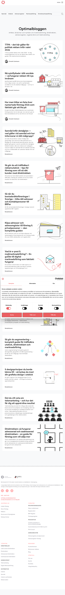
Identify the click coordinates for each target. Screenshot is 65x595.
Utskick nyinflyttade (6, 577)
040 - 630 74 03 (5, 495)
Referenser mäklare (33, 549)
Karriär (30, 561)
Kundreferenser (32, 546)
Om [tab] (54, 283)
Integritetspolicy (32, 566)
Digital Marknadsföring (7, 565)
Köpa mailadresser (33, 508)
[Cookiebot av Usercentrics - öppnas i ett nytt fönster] (56, 279)
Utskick (10, 14)
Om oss (30, 558)
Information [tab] (32, 283)
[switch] (24, 308)
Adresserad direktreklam (7, 554)
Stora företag (4, 509)
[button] (60, 2)
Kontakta (30, 563)
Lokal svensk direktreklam (8, 548)
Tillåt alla (53, 315)
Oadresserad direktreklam (8, 556)
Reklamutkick (4, 579)
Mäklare (3, 511)
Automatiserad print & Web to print (37, 527)
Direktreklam (4, 551)
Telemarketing (5, 563)
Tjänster (31, 503)
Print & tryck (31, 529)
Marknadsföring (31, 14)
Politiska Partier (5, 517)
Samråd (4, 14)
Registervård (31, 511)
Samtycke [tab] (11, 283)
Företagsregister (32, 516)
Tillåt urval (32, 315)
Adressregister (19, 14)
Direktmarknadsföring (45, 14)
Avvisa (12, 315)
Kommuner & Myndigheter (8, 514)
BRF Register (31, 513)
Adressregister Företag (34, 538)
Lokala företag (5, 506)
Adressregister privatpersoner (36, 536)
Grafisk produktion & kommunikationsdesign (34, 523)
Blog (29, 552)
